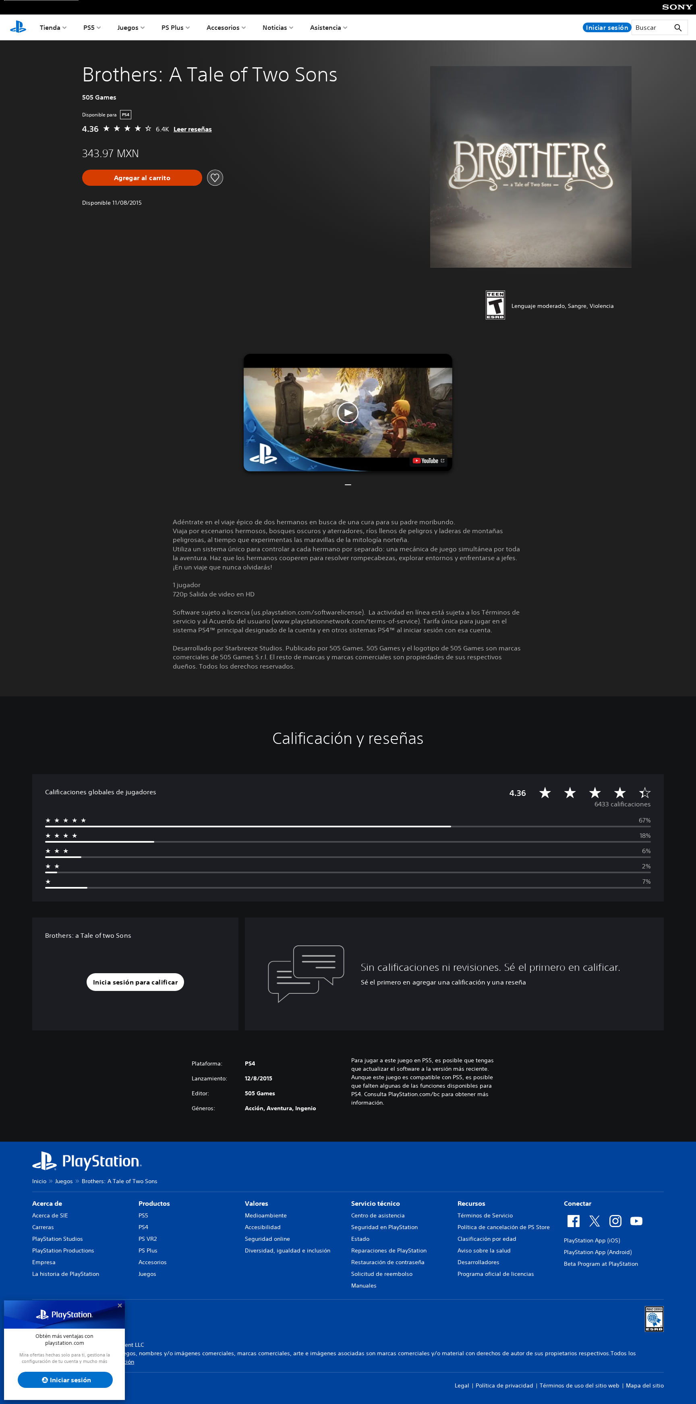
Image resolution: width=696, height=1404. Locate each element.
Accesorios (223, 27)
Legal (462, 1385)
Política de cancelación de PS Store (504, 1227)
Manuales (364, 1285)
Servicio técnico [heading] (375, 1203)
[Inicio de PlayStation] (18, 27)
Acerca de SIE (50, 1215)
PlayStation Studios (57, 1238)
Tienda (50, 27)
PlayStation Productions (63, 1250)
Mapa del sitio (645, 1385)
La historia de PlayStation (65, 1273)
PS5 (89, 27)
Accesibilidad (263, 1227)
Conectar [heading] (577, 1203)
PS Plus (173, 27)
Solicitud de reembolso (381, 1273)
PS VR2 (148, 1238)
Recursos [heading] (471, 1203)
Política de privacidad (504, 1385)
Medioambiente (266, 1215)
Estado (360, 1238)
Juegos (128, 27)
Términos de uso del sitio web (579, 1385)
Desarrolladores (478, 1262)
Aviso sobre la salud (484, 1250)
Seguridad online (267, 1238)
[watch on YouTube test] (428, 461)
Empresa (44, 1262)
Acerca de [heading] (47, 1203)
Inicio (39, 1181)
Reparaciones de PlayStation (389, 1250)
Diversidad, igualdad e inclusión (287, 1250)
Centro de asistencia (378, 1215)
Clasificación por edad (487, 1238)
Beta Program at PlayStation (601, 1263)
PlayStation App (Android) (598, 1252)
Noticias (275, 27)
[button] (348, 412)
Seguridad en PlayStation (384, 1227)
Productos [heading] (154, 1203)
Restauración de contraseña (388, 1262)
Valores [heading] (256, 1203)
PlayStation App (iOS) (592, 1240)
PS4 (143, 1227)
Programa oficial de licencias (496, 1273)
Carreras (43, 1227)
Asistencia (325, 27)
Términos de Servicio (485, 1215)
